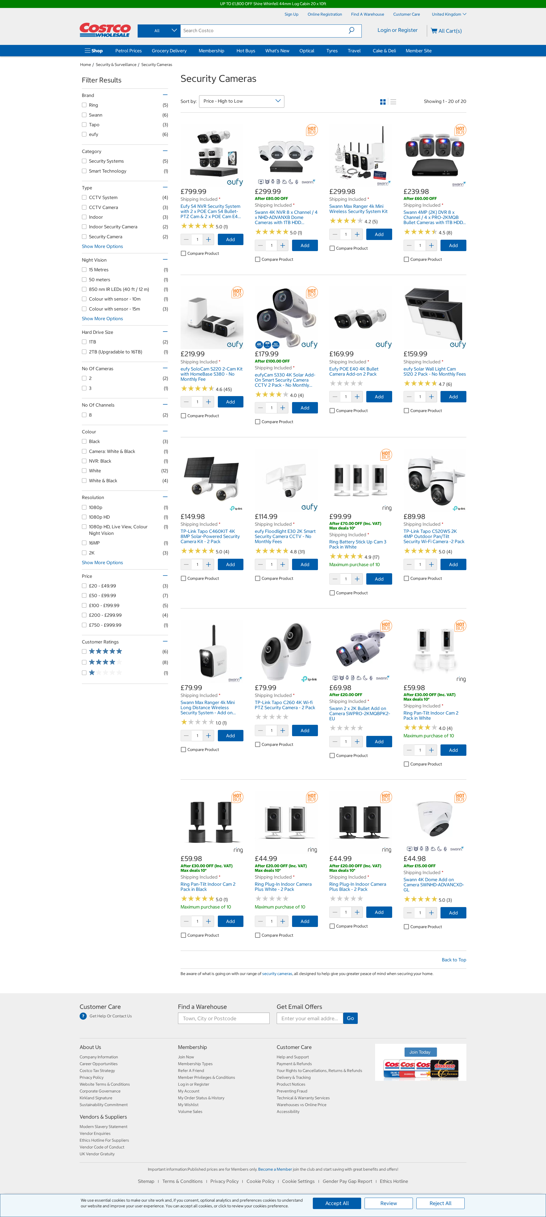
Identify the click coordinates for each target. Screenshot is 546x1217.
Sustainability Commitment (104, 1104)
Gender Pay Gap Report (347, 1181)
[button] (355, 30)
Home (85, 64)
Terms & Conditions (182, 1181)
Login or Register (398, 30)
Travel (354, 50)
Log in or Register (193, 1084)
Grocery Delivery (169, 50)
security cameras (277, 973)
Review (388, 1203)
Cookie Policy (260, 1181)
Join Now (186, 1056)
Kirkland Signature (96, 1097)
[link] (212, 183)
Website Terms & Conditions (105, 1084)
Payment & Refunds (294, 1063)
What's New (277, 50)
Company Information (99, 1056)
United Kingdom (446, 14)
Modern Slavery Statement (103, 1126)
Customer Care (100, 1007)
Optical (306, 50)
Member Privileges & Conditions (206, 1077)
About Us (90, 1047)
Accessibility (288, 1111)
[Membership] (225, 50)
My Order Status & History (201, 1097)
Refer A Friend (191, 1070)
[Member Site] (433, 50)
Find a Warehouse (202, 1007)
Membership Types (195, 1063)
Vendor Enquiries (95, 1133)
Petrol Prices (128, 50)
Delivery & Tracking (294, 1077)
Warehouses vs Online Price (301, 1104)
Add (230, 239)
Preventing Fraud (292, 1091)
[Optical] (315, 50)
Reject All (441, 1203)
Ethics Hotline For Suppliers (104, 1140)
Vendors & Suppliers (103, 1116)
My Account (188, 1091)
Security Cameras (156, 64)
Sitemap (146, 1181)
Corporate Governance (100, 1091)
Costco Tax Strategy (97, 1070)
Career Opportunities (99, 1063)
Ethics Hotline (394, 1181)
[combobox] (158, 31)
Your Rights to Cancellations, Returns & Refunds (319, 1070)
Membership (211, 50)
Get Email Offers (299, 1007)
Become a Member (275, 1169)
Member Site (419, 50)
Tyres (332, 50)
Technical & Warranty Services (303, 1097)
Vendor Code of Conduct (102, 1147)
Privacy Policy (92, 1077)
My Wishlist (188, 1104)
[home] (105, 30)
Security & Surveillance (116, 64)
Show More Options (102, 246)
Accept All (337, 1203)
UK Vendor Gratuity (97, 1153)
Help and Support (293, 1056)
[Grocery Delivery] (188, 50)
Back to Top (454, 960)
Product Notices (291, 1084)
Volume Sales (190, 1111)
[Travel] (362, 50)
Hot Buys (246, 50)
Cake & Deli (384, 50)
